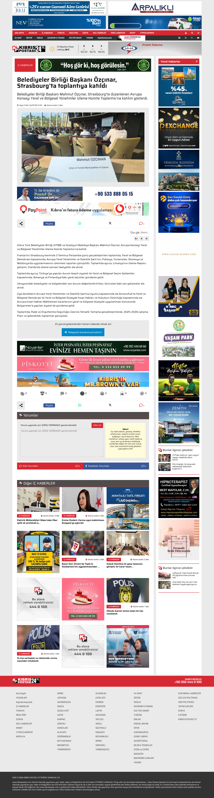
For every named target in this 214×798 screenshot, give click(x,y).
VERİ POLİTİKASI (186, 702)
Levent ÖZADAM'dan (132, 38)
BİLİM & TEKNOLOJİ (143, 745)
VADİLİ (98, 723)
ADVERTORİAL (141, 740)
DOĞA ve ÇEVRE (141, 749)
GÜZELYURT (63, 710)
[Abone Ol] (139, 232)
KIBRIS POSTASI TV (187, 719)
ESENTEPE (100, 706)
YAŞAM (137, 762)
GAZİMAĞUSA (64, 702)
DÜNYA (85, 32)
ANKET (132, 32)
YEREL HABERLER (118, 32)
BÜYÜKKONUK (64, 740)
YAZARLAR (33, 32)
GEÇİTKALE (100, 728)
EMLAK (137, 719)
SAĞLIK (40, 37)
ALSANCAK (100, 693)
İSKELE (60, 706)
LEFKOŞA (61, 697)
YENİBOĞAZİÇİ (102, 749)
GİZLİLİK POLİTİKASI (188, 697)
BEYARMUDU (101, 736)
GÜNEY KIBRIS (141, 736)
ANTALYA (20, 736)
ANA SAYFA (19, 32)
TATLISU (99, 719)
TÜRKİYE (60, 32)
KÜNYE (181, 710)
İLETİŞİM (182, 715)
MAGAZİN (138, 753)
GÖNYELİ (61, 723)
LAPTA (98, 710)
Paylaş (49, 223)
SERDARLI (100, 745)
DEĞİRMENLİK (64, 736)
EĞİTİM (29, 37)
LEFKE (60, 715)
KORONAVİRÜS (141, 732)
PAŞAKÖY (100, 732)
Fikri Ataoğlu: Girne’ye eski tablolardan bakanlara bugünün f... (183, 466)
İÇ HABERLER (47, 32)
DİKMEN (99, 702)
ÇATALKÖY (100, 697)
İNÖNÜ (98, 740)
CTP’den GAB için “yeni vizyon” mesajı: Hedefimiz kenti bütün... (185, 457)
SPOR (136, 728)
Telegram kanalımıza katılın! (85, 332)
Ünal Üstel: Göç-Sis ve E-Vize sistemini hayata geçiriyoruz (184, 583)
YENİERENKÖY (64, 749)
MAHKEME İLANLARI (144, 758)
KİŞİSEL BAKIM (141, 723)
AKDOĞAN (100, 715)
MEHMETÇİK (63, 745)
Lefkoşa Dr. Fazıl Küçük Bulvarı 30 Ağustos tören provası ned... (185, 575)
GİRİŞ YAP (97, 425)
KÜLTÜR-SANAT (75, 37)
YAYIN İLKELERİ (185, 706)
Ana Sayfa (21, 693)
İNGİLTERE (73, 32)
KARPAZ (61, 719)
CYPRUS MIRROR (147, 32)
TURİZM (89, 37)
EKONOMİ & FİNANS (55, 37)
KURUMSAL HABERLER (189, 693)
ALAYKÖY (62, 732)
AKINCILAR (62, 728)
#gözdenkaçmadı (105, 37)
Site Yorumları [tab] (30, 466)
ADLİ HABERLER (99, 32)
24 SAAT (18, 37)
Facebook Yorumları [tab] (98, 466)
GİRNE (60, 693)
